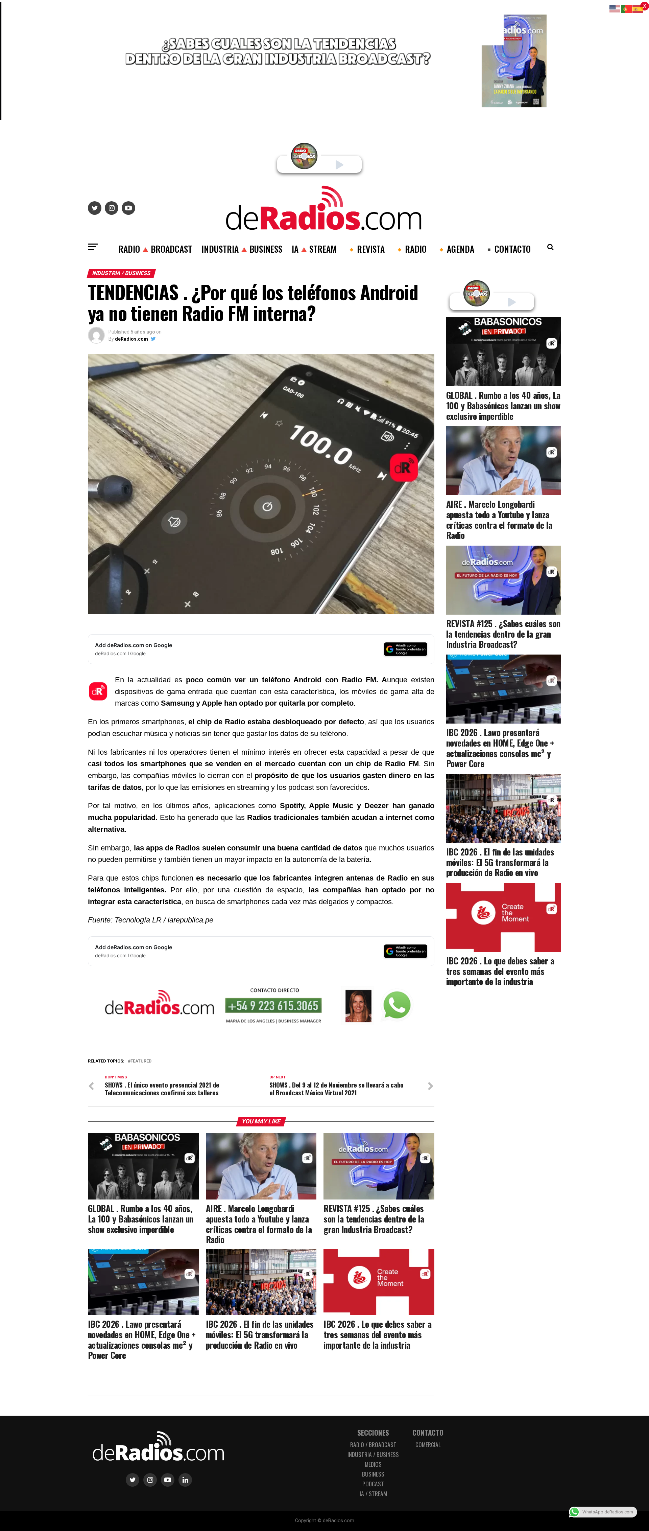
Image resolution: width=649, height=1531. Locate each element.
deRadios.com (131, 339)
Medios (373, 1464)
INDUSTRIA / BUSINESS (373, 1454)
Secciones (373, 1432)
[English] (615, 8)
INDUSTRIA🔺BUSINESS (241, 248)
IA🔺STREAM (314, 248)
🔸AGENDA (455, 248)
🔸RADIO (410, 248)
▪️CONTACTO (507, 248)
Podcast (373, 1483)
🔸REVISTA (365, 248)
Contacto (427, 1432)
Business (373, 1473)
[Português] (626, 8)
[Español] (638, 8)
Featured (140, 1061)
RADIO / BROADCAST (373, 1444)
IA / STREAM (373, 1493)
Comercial (428, 1444)
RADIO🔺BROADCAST (155, 248)
